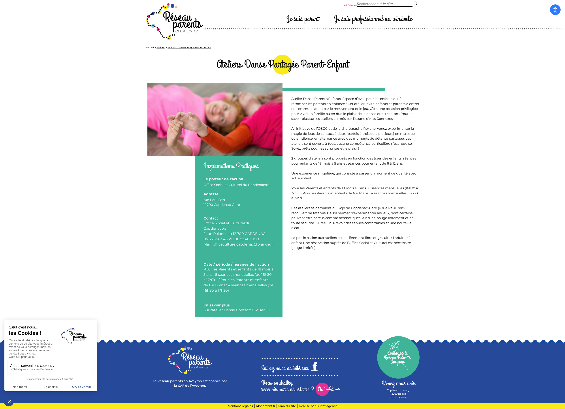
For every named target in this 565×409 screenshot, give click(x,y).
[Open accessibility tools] (555, 9)
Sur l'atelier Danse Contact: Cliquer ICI (236, 310)
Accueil (149, 47)
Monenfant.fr (266, 406)
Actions (160, 47)
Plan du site (287, 406)
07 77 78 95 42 (398, 397)
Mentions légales (240, 406)
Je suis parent (302, 18)
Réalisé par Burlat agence (318, 406)
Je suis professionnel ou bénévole (373, 18)
